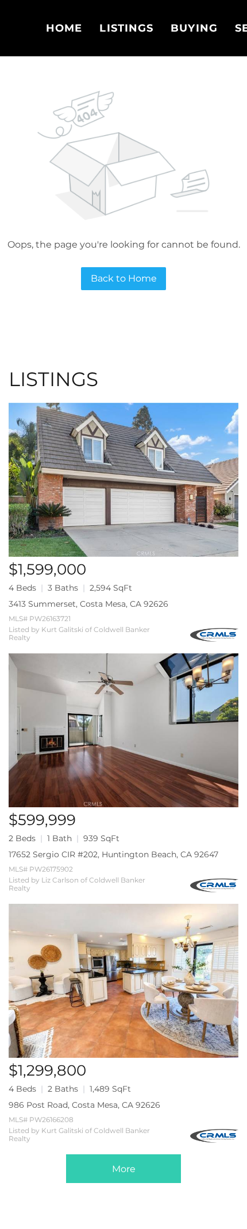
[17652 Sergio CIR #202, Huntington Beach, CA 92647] (123, 730)
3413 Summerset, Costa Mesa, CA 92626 (88, 604)
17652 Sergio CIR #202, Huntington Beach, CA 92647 (113, 854)
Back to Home (124, 278)
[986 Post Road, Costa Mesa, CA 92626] (123, 981)
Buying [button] (194, 28)
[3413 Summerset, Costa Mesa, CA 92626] (123, 480)
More (124, 1168)
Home (64, 28)
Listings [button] (126, 28)
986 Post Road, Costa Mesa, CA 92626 (84, 1105)
